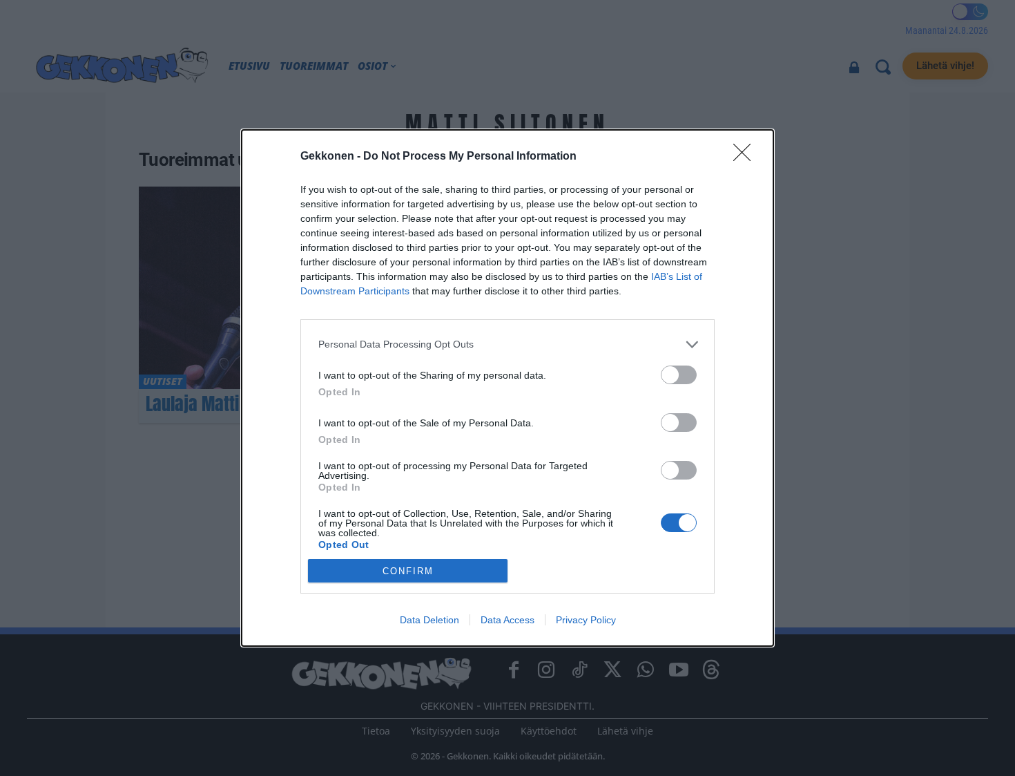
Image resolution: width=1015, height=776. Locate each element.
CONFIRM (408, 571)
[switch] (679, 375)
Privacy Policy (586, 619)
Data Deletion (429, 619)
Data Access (507, 619)
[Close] (746, 157)
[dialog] (507, 388)
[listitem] (507, 344)
